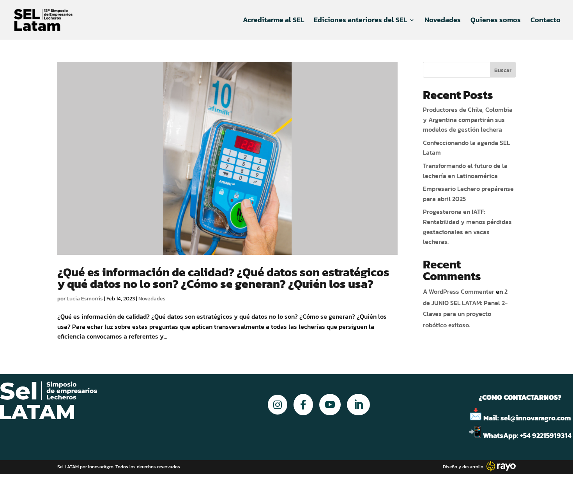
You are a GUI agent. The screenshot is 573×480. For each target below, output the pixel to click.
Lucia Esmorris (85, 299)
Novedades (442, 21)
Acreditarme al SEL (273, 21)
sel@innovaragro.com (535, 418)
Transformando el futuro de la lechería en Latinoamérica (465, 170)
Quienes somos (495, 21)
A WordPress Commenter (458, 291)
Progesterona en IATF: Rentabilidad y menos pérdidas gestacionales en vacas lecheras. (467, 226)
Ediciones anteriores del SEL (360, 21)
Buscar (502, 70)
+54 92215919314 (546, 435)
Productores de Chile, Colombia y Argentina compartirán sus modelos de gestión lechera (468, 119)
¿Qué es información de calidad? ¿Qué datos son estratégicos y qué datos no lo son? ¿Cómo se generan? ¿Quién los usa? (223, 278)
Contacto (546, 21)
